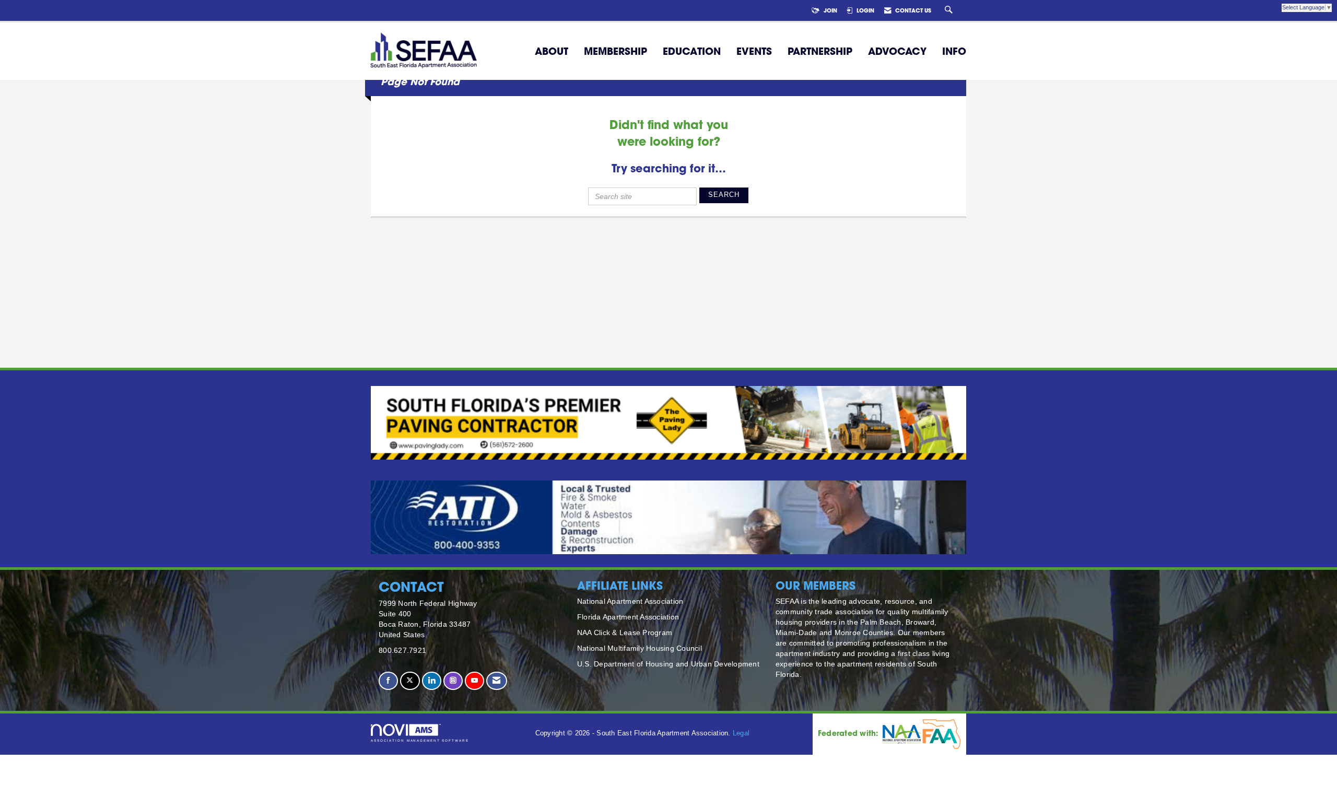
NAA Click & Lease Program (624, 632)
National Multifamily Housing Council (639, 648)
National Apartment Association (630, 601)
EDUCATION (692, 51)
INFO (954, 51)
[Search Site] (950, 10)
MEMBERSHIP (615, 51)
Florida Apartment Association (628, 617)
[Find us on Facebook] (388, 681)
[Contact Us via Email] (496, 681)
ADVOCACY (897, 51)
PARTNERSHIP (820, 51)
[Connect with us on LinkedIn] (431, 681)
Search (724, 194)
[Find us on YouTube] (474, 681)
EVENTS (754, 51)
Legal (741, 733)
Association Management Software (420, 740)
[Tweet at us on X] (409, 681)
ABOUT (551, 51)
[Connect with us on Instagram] (453, 681)
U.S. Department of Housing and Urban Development (668, 664)
